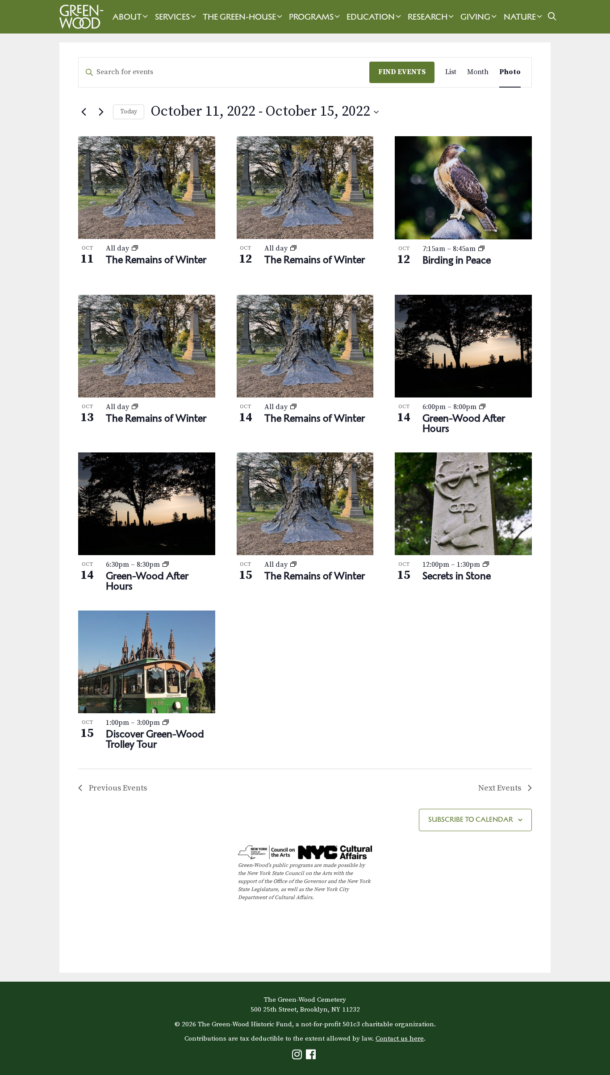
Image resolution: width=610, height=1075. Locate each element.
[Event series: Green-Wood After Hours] (482, 406)
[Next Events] (101, 112)
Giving (475, 17)
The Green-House (239, 17)
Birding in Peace (456, 260)
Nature (520, 17)
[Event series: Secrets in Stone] (486, 564)
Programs (311, 17)
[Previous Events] (83, 112)
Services (172, 17)
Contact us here (400, 1038)
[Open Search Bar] (552, 16)
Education (371, 17)
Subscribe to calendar (470, 819)
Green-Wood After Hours (463, 423)
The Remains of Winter (156, 259)
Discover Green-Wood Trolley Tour (155, 739)
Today (128, 112)
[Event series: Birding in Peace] (481, 248)
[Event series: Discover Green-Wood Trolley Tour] (166, 722)
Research (427, 17)
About (127, 17)
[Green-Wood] (79, 16)
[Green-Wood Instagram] (298, 1056)
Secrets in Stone (456, 575)
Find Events (402, 71)
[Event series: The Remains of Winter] (135, 248)
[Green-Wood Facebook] (312, 1056)
